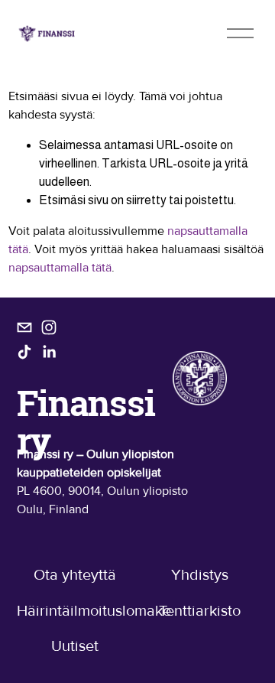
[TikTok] (24, 351)
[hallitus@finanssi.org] (24, 327)
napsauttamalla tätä (60, 267)
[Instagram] (49, 327)
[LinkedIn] (49, 351)
